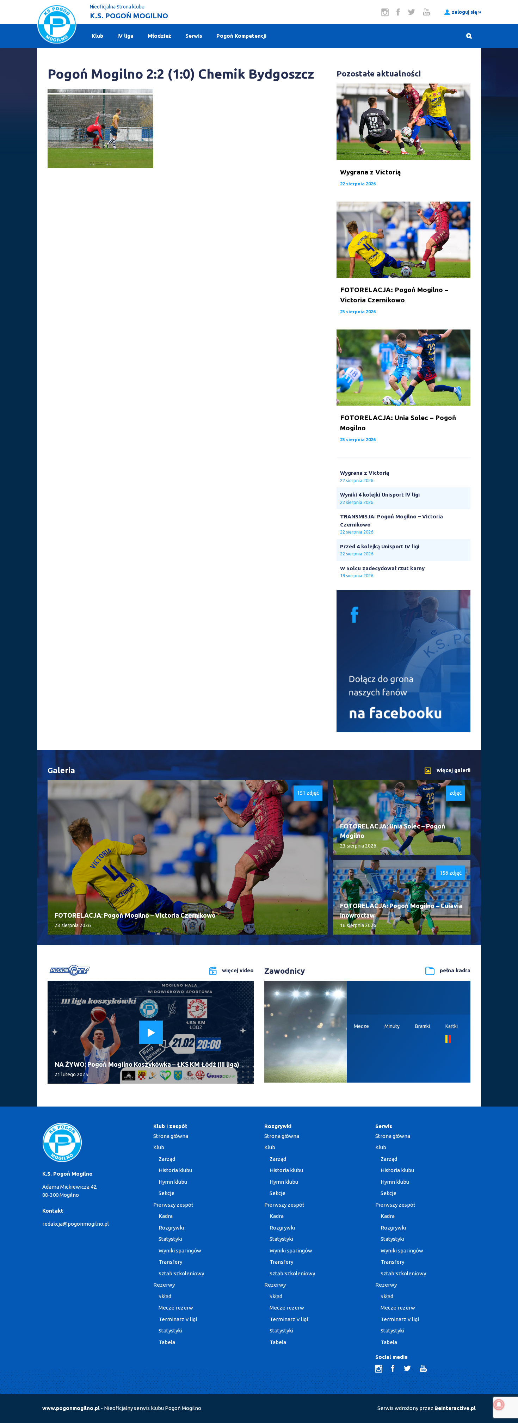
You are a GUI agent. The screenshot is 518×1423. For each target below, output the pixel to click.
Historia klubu (175, 1170)
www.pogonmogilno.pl (71, 1408)
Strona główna (170, 1136)
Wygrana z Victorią (364, 473)
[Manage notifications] (499, 1404)
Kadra (166, 1216)
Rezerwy (164, 1285)
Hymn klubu (173, 1182)
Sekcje (166, 1193)
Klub (97, 36)
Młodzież (159, 36)
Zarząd (167, 1159)
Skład (165, 1296)
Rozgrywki (171, 1228)
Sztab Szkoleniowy (181, 1273)
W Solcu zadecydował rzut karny (382, 568)
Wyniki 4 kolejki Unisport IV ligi (380, 495)
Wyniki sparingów (180, 1250)
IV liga (125, 36)
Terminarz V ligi (178, 1319)
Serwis (193, 36)
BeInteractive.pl (455, 1408)
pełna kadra (455, 970)
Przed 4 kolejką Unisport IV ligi (379, 546)
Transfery (170, 1262)
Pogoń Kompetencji (241, 36)
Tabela (167, 1342)
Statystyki (170, 1239)
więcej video (238, 970)
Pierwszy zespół (173, 1205)
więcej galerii (453, 770)
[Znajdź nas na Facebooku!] (403, 730)
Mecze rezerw (176, 1308)
